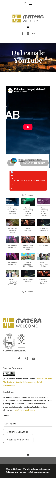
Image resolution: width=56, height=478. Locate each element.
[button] (28, 19)
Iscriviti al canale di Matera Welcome (29, 180)
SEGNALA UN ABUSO (18, 432)
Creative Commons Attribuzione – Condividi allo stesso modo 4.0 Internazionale (27, 381)
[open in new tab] (22, 33)
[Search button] (25, 3)
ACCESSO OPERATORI (18, 440)
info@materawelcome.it (24, 410)
